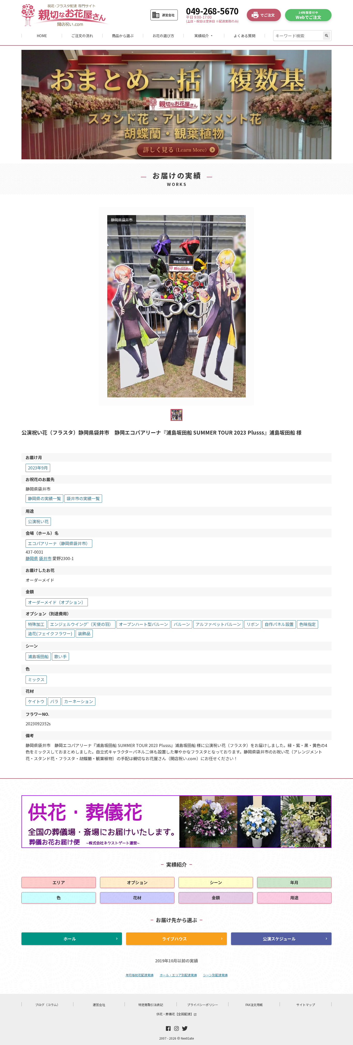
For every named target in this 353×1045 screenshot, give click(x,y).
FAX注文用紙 (254, 1004)
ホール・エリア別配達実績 (178, 975)
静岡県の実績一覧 (44, 498)
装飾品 (84, 633)
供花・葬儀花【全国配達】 (176, 1014)
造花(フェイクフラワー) (50, 633)
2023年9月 (38, 468)
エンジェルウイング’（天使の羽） (81, 624)
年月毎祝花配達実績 (140, 975)
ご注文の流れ (82, 35)
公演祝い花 (38, 521)
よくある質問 (244, 35)
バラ (54, 701)
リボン (253, 624)
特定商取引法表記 (150, 1004)
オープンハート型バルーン (143, 624)
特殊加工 (36, 624)
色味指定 (307, 624)
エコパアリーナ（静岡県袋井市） (59, 543)
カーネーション (78, 701)
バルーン (182, 624)
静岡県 (32, 558)
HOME (42, 35)
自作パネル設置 (279, 624)
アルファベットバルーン (218, 624)
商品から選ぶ (123, 35)
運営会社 (99, 1004)
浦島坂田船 (38, 656)
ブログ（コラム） (47, 1004)
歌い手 (60, 656)
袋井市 (45, 558)
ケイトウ (36, 701)
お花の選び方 (163, 35)
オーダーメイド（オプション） (57, 602)
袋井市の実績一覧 (83, 498)
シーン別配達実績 (215, 975)
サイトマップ (305, 1004)
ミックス (36, 679)
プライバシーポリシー (202, 1004)
